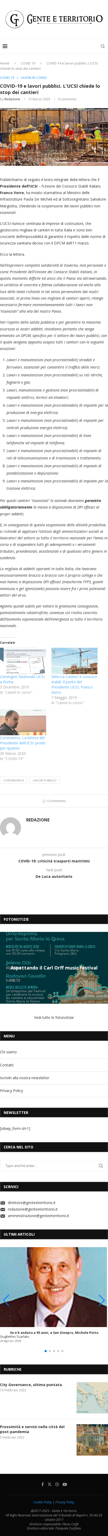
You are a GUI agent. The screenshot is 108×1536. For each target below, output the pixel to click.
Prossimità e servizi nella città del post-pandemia (32, 1429)
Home (4, 63)
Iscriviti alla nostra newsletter (24, 1077)
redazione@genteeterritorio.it (33, 1209)
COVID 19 (28, 63)
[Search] (102, 46)
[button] (5, 967)
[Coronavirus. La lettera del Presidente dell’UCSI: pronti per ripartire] (23, 722)
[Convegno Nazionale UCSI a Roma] (23, 661)
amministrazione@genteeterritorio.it (38, 1215)
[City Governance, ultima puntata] (92, 1398)
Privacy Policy (11, 1090)
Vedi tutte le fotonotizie (54, 1017)
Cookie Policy (43, 1502)
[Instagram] (57, 1484)
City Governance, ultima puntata (31, 1384)
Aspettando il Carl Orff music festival (54, 968)
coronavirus (13, 780)
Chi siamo (8, 1051)
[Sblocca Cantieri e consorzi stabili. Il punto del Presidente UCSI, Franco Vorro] (74, 661)
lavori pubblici (44, 780)
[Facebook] (42, 1484)
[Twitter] (49, 1484)
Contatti (7, 1064)
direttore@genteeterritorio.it (32, 1202)
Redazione (12, 99)
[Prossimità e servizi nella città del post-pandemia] (92, 1440)
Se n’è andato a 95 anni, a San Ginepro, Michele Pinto (54, 1333)
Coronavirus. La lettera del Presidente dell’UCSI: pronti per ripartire (22, 743)
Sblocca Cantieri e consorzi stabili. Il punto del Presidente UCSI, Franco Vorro (74, 684)
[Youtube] (65, 1484)
